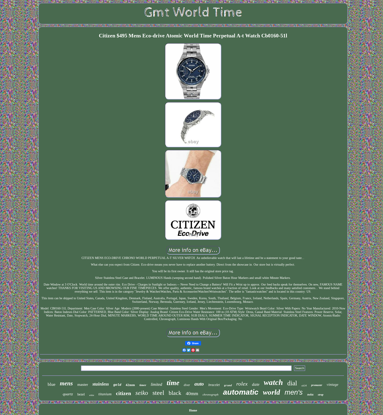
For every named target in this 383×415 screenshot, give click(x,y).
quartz (68, 394)
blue (51, 384)
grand (228, 385)
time (173, 383)
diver (187, 385)
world (271, 392)
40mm (192, 393)
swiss (310, 394)
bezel (81, 394)
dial (292, 383)
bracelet (214, 385)
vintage (332, 384)
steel (158, 392)
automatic (240, 392)
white (91, 395)
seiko (141, 392)
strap (320, 394)
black (175, 393)
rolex (242, 384)
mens (66, 383)
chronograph (211, 394)
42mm (130, 385)
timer (142, 385)
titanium (104, 394)
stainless (100, 384)
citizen (123, 393)
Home (193, 410)
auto (199, 384)
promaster (316, 385)
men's (294, 392)
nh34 (304, 385)
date (255, 384)
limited (156, 384)
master (82, 384)
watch (273, 382)
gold (117, 385)
